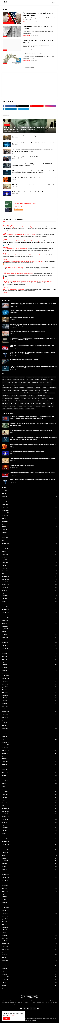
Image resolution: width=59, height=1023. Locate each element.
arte (48, 395)
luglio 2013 (29, 921)
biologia (4, 400)
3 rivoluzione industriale (19, 379)
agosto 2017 (29, 786)
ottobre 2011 (29, 979)
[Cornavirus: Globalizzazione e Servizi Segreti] (8, 202)
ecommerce (5, 406)
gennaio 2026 (29, 507)
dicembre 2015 (29, 841)
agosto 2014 (29, 885)
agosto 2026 (29, 490)
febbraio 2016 (29, 836)
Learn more (11, 1015)
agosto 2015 (29, 852)
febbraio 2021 (29, 670)
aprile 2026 (29, 499)
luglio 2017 (29, 789)
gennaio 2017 (29, 805)
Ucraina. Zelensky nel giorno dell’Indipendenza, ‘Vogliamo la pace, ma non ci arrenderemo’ (24, 227)
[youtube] (36, 106)
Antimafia (14, 382)
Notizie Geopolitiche (8, 225)
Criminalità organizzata (18, 387)
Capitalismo (20, 385)
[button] (2, 2)
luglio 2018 (29, 756)
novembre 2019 (29, 711)
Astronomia (35, 382)
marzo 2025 (29, 535)
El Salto (5, 239)
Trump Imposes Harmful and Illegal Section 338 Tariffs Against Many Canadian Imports (23, 261)
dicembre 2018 (29, 742)
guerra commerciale (18, 408)
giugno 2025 (29, 526)
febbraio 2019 (29, 736)
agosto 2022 (29, 620)
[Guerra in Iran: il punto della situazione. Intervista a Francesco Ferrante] (5, 333)
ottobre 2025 (29, 515)
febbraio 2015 (29, 869)
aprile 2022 (29, 631)
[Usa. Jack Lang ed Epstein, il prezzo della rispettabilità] (7, 158)
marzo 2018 (29, 767)
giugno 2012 (29, 957)
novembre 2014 (29, 877)
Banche (42, 382)
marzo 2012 (29, 965)
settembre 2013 (29, 916)
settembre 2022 (29, 617)
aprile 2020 (29, 698)
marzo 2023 (29, 601)
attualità (24, 398)
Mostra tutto (6, 292)
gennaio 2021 (29, 673)
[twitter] (22, 106)
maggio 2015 (29, 860)
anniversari (14, 395)
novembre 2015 (29, 844)
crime (22, 403)
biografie (51, 398)
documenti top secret (48, 403)
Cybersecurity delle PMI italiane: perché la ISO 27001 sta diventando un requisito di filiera (33, 143)
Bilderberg (12, 385)
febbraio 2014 (29, 902)
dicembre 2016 (29, 808)
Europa (44, 387)
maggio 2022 (29, 628)
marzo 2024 (29, 568)
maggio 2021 (29, 662)
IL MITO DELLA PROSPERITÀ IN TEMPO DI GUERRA (38, 41)
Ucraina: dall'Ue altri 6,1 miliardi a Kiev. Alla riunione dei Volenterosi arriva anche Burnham (24, 254)
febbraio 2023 (29, 604)
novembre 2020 (29, 678)
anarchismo (51, 393)
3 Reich (53, 377)
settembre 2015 (29, 849)
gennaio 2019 (29, 739)
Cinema (31, 385)
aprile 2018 (29, 764)
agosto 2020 (29, 687)
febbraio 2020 (29, 703)
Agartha (37, 379)
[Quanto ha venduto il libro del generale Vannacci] (5, 467)
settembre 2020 (29, 684)
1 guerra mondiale (6, 377)
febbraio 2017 (29, 803)
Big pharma (5, 385)
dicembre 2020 (29, 675)
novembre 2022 (29, 612)
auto (29, 398)
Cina (26, 385)
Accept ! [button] (6, 1018)
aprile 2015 (29, 863)
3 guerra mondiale (6, 379)
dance (32, 403)
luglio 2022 (29, 623)
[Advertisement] (29, 85)
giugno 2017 (29, 791)
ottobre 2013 (29, 913)
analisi (45, 393)
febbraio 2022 (29, 637)
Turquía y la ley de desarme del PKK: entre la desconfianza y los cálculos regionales (22, 241)
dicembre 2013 (29, 907)
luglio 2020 (29, 689)
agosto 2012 (29, 952)
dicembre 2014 (29, 874)
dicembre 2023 (29, 576)
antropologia (31, 395)
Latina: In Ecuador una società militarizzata (13, 289)
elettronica (12, 406)
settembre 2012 (29, 949)
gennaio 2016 (29, 838)
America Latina (6, 382)
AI (27, 379)
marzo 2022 (29, 634)
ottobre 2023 (29, 582)
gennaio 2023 (29, 606)
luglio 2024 (29, 557)
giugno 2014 (29, 891)
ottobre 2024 (29, 548)
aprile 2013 (29, 930)
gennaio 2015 (29, 872)
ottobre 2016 (29, 814)
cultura (27, 403)
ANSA (4, 253)
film (25, 406)
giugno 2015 (29, 858)
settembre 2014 (29, 883)
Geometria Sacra (52, 387)
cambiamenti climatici (19, 400)
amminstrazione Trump (35, 393)
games (43, 406)
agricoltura (24, 390)
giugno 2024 (29, 559)
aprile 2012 (29, 963)
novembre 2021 (29, 645)
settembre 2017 (29, 783)
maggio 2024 (29, 562)
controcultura (46, 400)
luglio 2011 (29, 988)
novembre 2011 (29, 976)
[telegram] (22, 109)
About (25, 1016)
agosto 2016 (29, 819)
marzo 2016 (29, 833)
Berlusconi (48, 382)
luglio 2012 (29, 954)
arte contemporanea (7, 398)
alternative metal (14, 393)
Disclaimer (31, 1016)
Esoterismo (37, 387)
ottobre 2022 (29, 615)
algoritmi (37, 390)
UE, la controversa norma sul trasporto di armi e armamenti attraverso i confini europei (33, 184)
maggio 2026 (29, 496)
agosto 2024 (29, 554)
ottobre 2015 (29, 847)
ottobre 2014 (29, 880)
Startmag (5, 247)
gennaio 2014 (29, 905)
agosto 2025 (29, 521)
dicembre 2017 (29, 775)
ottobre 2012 (29, 946)
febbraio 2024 (29, 571)
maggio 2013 (29, 927)
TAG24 (4, 233)
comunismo (38, 400)
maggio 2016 (29, 827)
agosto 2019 (29, 720)
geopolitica (50, 406)
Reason (5, 259)
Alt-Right (52, 379)
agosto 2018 (29, 753)
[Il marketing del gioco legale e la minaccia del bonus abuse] (5, 361)
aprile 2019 (29, 731)
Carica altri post (29, 67)
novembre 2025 (29, 512)
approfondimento (41, 395)
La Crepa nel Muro (7, 266)
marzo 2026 (29, 501)
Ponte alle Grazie (18, 206)
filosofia (30, 406)
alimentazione (45, 390)
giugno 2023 (29, 593)
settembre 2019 (29, 717)
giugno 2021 (29, 659)
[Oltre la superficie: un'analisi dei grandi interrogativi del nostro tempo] (7, 193)
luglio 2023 (29, 590)
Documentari (30, 387)
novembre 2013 (29, 910)
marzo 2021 (29, 667)
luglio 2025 (29, 524)
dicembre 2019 (29, 709)
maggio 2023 (29, 595)
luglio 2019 (29, 722)
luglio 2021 (29, 656)
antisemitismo (22, 395)
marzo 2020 (29, 700)
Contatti (37, 1016)
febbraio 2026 (29, 504)
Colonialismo (38, 385)
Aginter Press (44, 379)
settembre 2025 (29, 518)
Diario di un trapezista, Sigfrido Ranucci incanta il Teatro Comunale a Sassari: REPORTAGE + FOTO (32, 346)
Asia (29, 382)
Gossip (4, 390)
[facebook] (9, 106)
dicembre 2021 (29, 642)
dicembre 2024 (29, 543)
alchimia (31, 390)
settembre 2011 (29, 982)
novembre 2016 (29, 811)
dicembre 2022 (29, 609)
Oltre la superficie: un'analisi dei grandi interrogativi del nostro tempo (28, 191)
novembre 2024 (29, 546)
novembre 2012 (29, 943)
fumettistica (37, 406)
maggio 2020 (29, 695)
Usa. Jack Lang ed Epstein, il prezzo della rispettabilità (25, 157)
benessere (44, 398)
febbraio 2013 (29, 935)
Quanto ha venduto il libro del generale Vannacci (22, 465)
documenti (38, 403)
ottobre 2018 (29, 747)
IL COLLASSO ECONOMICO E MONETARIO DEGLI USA (38, 28)
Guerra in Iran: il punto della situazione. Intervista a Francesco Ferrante (27, 331)
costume (16, 403)
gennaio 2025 (29, 540)
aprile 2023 (29, 598)
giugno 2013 (29, 924)
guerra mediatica (30, 408)
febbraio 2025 (29, 537)
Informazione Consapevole (9, 279)
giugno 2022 (29, 626)
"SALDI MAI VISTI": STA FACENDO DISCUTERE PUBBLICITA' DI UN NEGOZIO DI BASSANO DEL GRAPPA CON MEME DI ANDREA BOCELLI (33, 150)
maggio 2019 (29, 728)
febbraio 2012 (29, 968)
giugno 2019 (29, 725)
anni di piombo (5, 395)
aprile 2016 (29, 830)
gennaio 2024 (29, 573)
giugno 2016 (29, 825)
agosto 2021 (29, 653)
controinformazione (7, 403)
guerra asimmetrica (7, 408)
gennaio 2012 (29, 971)
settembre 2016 (29, 816)
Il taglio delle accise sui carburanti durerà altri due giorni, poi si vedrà (19, 234)
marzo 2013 (29, 932)
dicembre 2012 (29, 941)
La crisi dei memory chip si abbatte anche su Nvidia (15, 248)
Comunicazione (47, 385)
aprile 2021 (29, 664)
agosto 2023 (29, 587)
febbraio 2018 (29, 769)
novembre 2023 (29, 579)
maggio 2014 (29, 894)
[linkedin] (9, 109)
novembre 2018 (29, 744)
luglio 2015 (29, 855)
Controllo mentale (6, 387)
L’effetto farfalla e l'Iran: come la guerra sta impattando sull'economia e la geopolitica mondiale (33, 458)
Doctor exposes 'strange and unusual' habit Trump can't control (18, 273)
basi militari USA (36, 398)
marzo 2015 (29, 866)
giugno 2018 (29, 758)
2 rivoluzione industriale (43, 377)
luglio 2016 (29, 822)
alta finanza (5, 393)
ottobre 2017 (29, 780)
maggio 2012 (29, 960)
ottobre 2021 (29, 648)
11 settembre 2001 (31, 377)
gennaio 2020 (29, 706)
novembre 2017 (29, 778)
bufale (9, 400)
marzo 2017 (29, 800)
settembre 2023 (29, 584)
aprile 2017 (29, 797)
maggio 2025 (29, 529)
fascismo (20, 406)
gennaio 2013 (29, 938)
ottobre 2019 (29, 714)
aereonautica (16, 390)
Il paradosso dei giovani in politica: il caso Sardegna (24, 136)
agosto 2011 (29, 985)
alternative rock (24, 393)
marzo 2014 (29, 899)
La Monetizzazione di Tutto (32, 54)
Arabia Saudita (22, 382)
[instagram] (49, 106)
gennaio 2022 (29, 640)
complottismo (29, 400)
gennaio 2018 (29, 772)
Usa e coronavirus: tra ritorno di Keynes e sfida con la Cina (38, 14)
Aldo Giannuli (17, 202)
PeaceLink (5, 287)
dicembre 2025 (29, 510)
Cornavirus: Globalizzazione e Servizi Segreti (25, 203)
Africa (31, 379)
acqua (9, 390)
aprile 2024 (29, 565)
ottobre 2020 (29, 681)
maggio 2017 (29, 794)
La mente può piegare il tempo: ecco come (13, 267)
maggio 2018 (29, 761)
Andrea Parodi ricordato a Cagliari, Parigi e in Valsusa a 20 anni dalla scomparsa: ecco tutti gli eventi (34, 178)
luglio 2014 (29, 888)
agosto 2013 (29, 918)
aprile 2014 (29, 896)
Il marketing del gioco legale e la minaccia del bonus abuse (24, 359)
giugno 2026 (29, 493)
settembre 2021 (29, 651)
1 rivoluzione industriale (19, 377)
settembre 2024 (29, 551)
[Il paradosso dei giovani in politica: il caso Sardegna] (7, 137)
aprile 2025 (29, 532)
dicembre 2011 (29, 974)
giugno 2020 (29, 692)
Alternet (5, 272)
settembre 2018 (29, 750)
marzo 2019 (29, 733)
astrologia (16, 398)
